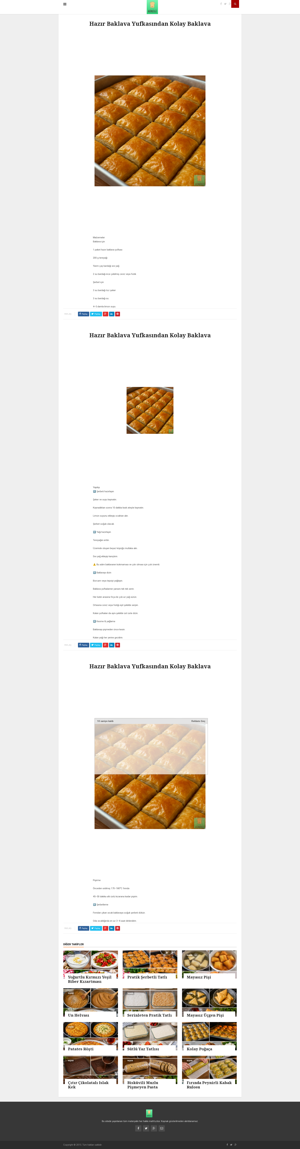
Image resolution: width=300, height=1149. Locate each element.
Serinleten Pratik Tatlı (149, 1015)
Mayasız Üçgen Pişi (205, 1015)
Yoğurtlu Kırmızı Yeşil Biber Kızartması (90, 979)
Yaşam (71, 955)
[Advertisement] (150, 52)
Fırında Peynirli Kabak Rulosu (209, 1085)
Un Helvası (78, 1015)
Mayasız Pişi (199, 977)
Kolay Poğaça (199, 1048)
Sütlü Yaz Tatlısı (143, 1048)
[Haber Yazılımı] (149, 1113)
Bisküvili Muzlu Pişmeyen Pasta (142, 1085)
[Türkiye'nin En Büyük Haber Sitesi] (149, 7)
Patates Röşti (81, 1048)
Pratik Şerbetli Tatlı (147, 977)
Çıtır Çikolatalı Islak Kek (88, 1085)
